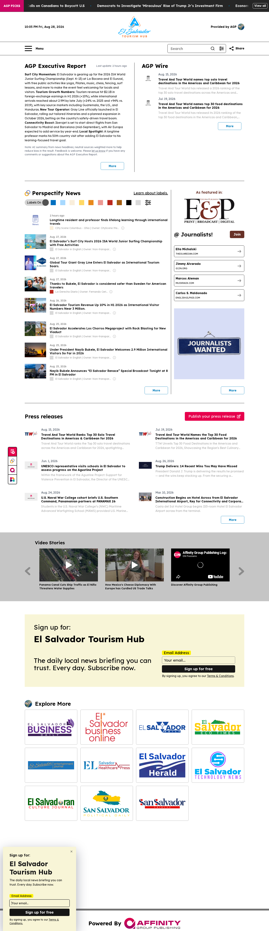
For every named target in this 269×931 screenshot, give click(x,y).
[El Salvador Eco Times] (218, 727)
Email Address (176, 653)
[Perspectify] (12, 461)
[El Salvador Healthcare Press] (106, 765)
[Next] (241, 571)
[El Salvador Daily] (162, 727)
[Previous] (27, 571)
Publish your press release (211, 416)
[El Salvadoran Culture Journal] (51, 803)
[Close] (71, 851)
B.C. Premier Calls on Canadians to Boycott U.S (45, 6)
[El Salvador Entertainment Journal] (51, 765)
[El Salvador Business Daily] (51, 727)
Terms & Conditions (220, 676)
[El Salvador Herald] (162, 765)
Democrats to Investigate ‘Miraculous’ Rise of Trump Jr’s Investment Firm (160, 6)
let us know (98, 150)
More (112, 166)
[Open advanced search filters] (221, 48)
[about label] (51, 228)
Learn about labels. (151, 193)
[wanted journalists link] (209, 211)
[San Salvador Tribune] (162, 803)
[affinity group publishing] (12, 470)
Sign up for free (198, 669)
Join (237, 234)
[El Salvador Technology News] (218, 765)
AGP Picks (12, 6)
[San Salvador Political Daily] (106, 803)
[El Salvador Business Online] (106, 727)
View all (260, 6)
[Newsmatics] (12, 479)
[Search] (212, 48)
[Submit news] (12, 451)
